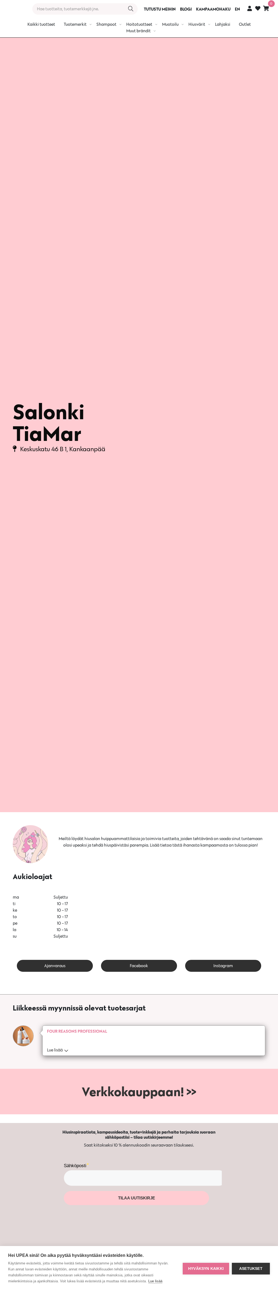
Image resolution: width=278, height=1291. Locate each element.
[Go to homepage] (14, 9)
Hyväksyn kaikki (206, 1269)
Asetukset (251, 1269)
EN (237, 9)
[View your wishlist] (257, 9)
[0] (266, 8)
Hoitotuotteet (139, 24)
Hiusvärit (196, 24)
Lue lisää (155, 1281)
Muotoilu (170, 24)
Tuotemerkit (75, 24)
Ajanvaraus (54, 965)
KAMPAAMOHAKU (213, 9)
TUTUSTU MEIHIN (160, 9)
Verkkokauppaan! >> (139, 1091)
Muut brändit (138, 30)
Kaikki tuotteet (41, 24)
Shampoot (106, 24)
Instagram (223, 965)
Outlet (245, 24)
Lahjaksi (222, 24)
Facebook (139, 965)
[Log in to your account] (249, 8)
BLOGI (186, 9)
